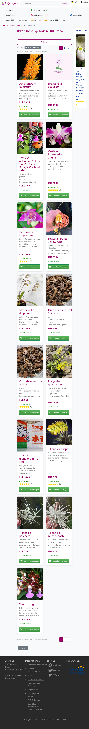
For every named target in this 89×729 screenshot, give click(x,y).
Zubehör (24, 20)
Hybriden (9, 10)
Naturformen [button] (11, 15)
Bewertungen (81, 30)
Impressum (33, 689)
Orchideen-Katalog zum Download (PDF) (35, 707)
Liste (29, 48)
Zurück (23, 648)
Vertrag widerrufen (36, 679)
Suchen (64, 4)
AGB (29, 675)
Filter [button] (46, 42)
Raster (37, 48)
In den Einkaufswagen (30, 115)
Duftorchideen (11, 20)
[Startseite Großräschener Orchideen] (9, 3)
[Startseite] (4, 25)
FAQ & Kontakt (34, 700)
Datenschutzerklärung (37, 665)
